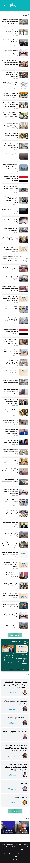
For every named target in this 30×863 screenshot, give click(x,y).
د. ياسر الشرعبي (12, 756)
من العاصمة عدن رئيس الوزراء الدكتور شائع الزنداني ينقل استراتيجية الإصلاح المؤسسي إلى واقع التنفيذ (16, 747)
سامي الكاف (12, 709)
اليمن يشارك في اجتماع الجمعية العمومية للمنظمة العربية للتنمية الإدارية (11, 411)
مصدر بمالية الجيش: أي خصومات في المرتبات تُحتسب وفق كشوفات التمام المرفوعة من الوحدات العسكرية (10, 114)
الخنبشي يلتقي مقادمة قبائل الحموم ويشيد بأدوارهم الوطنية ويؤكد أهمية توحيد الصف (10, 595)
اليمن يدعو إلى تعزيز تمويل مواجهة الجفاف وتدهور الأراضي (11, 229)
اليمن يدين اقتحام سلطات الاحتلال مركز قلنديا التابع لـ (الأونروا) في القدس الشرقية (11, 331)
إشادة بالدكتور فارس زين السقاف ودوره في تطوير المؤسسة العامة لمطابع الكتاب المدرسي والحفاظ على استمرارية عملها (10, 319)
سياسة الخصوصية (17, 854)
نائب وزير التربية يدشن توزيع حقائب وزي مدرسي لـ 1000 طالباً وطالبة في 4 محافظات (10, 564)
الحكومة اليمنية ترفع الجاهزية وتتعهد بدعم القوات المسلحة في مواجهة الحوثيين (10, 615)
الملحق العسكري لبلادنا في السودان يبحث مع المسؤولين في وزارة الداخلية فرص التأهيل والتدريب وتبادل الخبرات (10, 543)
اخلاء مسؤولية (10, 854)
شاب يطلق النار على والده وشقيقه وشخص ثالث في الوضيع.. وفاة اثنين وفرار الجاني (10, 351)
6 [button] (17, 669)
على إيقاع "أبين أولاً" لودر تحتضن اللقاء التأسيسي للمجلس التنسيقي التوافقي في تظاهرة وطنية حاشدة (10, 288)
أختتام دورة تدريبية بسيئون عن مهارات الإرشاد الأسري (10, 268)
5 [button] (18, 669)
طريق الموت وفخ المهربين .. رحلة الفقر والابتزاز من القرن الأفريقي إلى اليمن (10, 188)
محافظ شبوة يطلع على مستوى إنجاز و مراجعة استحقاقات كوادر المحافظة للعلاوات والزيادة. (10, 574)
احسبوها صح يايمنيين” (20, 797)
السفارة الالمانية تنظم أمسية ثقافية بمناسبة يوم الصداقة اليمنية (10, 371)
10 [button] (12, 669)
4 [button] (19, 669)
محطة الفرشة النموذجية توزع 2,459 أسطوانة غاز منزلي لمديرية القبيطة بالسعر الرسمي (10, 84)
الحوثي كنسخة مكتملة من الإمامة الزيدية (15, 731)
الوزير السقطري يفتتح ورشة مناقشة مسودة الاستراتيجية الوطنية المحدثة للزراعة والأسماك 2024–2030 (10, 362)
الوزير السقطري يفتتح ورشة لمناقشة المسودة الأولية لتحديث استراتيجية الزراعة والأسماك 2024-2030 (10, 451)
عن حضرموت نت (25, 854)
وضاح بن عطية (12, 789)
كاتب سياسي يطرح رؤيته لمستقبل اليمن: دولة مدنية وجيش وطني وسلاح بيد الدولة (11, 74)
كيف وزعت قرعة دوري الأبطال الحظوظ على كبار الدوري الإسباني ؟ (8, 830)
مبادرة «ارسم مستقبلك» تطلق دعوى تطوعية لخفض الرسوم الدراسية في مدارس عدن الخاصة (10, 554)
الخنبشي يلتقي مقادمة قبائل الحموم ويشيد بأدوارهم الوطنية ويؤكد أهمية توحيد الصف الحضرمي (10, 145)
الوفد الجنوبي (23, 783)
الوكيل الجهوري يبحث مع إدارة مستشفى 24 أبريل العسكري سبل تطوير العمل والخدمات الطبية (11, 125)
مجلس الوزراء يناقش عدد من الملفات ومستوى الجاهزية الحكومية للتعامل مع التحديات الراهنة (10, 491)
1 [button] (23, 669)
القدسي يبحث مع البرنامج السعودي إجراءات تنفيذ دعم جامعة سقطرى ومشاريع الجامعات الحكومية (10, 401)
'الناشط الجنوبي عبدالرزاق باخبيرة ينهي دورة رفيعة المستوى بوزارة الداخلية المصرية (10, 308)
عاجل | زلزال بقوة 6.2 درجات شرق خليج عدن (11, 220)
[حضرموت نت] (15, 5)
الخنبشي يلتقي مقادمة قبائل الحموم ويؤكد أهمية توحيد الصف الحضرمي (10, 381)
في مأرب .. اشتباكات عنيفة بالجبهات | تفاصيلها (10, 210)
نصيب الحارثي (12, 692)
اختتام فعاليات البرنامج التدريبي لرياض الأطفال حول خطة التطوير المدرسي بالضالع (10, 41)
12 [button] (10, 669)
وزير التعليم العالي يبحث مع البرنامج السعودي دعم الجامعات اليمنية (10, 248)
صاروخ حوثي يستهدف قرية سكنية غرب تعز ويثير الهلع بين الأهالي (11, 624)
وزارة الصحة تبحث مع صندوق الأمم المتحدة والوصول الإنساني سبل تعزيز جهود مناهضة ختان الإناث (10, 298)
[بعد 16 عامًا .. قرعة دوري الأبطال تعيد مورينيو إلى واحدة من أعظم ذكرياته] (22, 827)
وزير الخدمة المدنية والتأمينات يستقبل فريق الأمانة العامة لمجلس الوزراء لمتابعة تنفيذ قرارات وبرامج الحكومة (10, 341)
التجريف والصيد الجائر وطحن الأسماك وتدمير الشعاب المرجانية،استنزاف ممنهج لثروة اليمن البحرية (15, 684)
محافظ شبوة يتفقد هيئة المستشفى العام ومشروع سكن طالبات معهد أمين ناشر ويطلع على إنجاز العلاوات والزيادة (22, 659)
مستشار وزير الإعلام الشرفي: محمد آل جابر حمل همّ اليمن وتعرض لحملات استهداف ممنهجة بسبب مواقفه (8, 659)
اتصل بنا (15, 856)
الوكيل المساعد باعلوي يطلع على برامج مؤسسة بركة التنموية (10, 239)
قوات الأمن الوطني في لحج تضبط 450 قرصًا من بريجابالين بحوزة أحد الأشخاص (11, 391)
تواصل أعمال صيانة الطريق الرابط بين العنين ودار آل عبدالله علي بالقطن (10, 421)
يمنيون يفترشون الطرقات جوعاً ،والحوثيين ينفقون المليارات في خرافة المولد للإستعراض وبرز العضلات (16, 766)
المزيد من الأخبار (15, 635)
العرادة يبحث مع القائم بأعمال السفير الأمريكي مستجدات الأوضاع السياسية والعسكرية (10, 524)
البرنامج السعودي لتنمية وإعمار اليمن (18, 642)
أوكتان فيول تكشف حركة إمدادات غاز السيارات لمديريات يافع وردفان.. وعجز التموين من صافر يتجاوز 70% (10, 258)
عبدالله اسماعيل (12, 737)
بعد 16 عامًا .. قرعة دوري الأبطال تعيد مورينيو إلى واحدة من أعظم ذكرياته (22, 831)
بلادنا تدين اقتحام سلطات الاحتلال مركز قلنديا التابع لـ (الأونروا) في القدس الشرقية (11, 178)
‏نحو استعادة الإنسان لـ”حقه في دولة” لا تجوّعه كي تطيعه (15, 702)
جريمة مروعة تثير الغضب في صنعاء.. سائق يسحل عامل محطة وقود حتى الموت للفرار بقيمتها (10, 277)
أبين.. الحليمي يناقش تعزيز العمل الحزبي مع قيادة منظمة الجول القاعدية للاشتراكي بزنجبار (10, 470)
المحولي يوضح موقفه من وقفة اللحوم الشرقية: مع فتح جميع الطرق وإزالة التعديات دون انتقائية (10, 431)
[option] (22, 654)
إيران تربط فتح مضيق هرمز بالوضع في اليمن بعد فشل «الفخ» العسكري (10, 605)
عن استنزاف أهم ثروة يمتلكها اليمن (16, 717)
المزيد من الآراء (15, 811)
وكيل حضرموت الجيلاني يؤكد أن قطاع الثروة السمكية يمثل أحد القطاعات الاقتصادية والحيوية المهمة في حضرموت (10, 199)
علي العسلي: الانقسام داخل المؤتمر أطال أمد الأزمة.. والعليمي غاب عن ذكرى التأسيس (10, 31)
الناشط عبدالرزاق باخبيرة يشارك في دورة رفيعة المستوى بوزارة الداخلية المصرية (11, 501)
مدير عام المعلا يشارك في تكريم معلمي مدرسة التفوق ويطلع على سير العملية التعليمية (10, 481)
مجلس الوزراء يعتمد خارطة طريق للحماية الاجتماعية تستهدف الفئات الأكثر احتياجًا (11, 52)
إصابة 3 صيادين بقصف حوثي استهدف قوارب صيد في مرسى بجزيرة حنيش (11, 155)
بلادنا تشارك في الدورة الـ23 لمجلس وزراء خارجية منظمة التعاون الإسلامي (10, 94)
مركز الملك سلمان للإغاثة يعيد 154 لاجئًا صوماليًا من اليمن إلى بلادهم (11, 441)
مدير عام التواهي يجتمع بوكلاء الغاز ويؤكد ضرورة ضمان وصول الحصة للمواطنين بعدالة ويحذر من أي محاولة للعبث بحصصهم (10, 512)
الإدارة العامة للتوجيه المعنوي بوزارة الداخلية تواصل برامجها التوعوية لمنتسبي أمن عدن (10, 584)
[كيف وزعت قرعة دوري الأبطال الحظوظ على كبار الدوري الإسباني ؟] (8, 827)
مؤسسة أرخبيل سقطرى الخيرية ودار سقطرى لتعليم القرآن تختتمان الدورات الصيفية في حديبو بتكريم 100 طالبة (10, 21)
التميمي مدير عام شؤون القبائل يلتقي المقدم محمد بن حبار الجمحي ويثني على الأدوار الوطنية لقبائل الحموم (10, 104)
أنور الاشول (12, 802)
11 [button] (11, 669)
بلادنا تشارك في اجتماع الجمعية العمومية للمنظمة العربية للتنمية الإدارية (11, 135)
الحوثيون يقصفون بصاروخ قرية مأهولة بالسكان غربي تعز (11, 534)
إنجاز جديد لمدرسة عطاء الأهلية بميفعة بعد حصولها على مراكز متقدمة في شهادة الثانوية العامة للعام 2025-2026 (10, 63)
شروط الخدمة (4, 854)
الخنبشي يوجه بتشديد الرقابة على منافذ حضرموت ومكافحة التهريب (11, 461)
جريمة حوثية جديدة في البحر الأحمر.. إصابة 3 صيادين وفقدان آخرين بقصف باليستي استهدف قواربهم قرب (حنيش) (10, 167)
